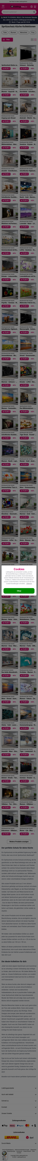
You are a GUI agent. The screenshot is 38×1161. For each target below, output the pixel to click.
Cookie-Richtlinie (14, 581)
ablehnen (29, 583)
